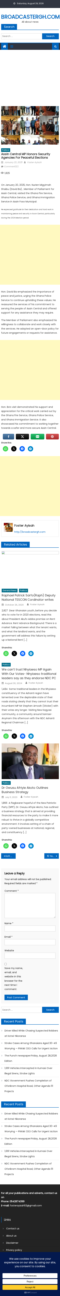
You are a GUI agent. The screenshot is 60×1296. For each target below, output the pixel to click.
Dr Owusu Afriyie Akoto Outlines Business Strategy (25, 790)
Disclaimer (12, 1243)
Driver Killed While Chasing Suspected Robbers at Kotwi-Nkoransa (31, 1033)
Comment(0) (11, 166)
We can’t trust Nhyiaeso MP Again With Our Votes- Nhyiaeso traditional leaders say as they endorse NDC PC (29, 673)
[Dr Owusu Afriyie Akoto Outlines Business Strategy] (30, 761)
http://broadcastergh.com (30, 532)
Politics (5, 150)
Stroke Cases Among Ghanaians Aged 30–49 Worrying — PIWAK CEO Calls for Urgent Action (31, 1045)
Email (8, 937)
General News (9, 590)
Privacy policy (14, 1250)
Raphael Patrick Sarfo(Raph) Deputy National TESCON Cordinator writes (29, 597)
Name (8, 923)
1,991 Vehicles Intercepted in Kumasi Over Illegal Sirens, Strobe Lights (28, 1070)
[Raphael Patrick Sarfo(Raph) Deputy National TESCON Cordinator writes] (30, 569)
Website (9, 950)
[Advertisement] (30, 77)
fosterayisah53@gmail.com (26, 1205)
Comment (11, 891)
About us (11, 1235)
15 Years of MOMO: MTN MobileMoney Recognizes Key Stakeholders (53, 856)
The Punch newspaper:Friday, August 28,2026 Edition (30, 1058)
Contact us (12, 1228)
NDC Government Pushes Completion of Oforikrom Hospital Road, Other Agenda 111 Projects (28, 1086)
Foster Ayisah (34, 162)
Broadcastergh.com (30, 16)
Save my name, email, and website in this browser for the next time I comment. (13, 979)
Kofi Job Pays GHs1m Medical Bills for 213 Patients (11, 856)
